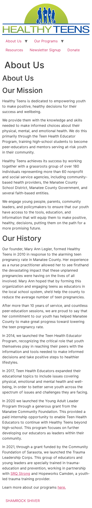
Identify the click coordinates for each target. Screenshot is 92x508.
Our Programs (46, 41)
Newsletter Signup (45, 50)
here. (62, 487)
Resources (14, 50)
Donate (73, 50)
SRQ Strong (20, 473)
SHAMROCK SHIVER (23, 500)
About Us (13, 41)
